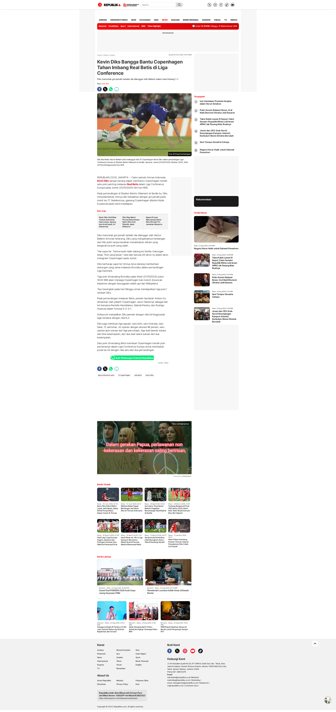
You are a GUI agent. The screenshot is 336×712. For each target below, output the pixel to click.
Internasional (133, 26)
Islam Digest (141, 654)
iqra (156, 20)
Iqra (118, 654)
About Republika (104, 680)
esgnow (206, 20)
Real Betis (133, 184)
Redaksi (119, 680)
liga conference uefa (106, 375)
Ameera (100, 650)
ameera (103, 20)
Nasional (102, 26)
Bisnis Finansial (191, 20)
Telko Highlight (154, 26)
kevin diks (149, 375)
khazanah (145, 20)
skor (133, 20)
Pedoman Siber (142, 680)
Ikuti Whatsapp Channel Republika (134, 358)
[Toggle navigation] (100, 5)
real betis (138, 375)
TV (225, 20)
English (139, 665)
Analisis (119, 657)
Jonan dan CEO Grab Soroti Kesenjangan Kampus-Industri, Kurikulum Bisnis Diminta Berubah (217, 133)
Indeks (233, 20)
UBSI (143, 26)
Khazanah (101, 654)
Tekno (119, 661)
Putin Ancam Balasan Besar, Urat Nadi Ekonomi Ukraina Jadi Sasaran (217, 111)
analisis (175, 20)
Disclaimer (101, 684)
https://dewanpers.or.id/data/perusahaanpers (118, 698)
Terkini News (200, 212)
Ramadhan (120, 668)
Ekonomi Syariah (119, 20)
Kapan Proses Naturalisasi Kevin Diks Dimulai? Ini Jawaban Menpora (154, 220)
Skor (137, 650)
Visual (119, 665)
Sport (123, 26)
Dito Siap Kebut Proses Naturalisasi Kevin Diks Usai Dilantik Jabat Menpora (130, 222)
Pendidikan (113, 26)
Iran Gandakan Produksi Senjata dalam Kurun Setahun (215, 102)
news (164, 20)
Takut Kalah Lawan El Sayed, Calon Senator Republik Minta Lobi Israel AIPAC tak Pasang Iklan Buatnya (217, 122)
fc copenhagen (124, 375)
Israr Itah (105, 84)
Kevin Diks (103, 180)
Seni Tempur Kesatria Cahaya (214, 142)
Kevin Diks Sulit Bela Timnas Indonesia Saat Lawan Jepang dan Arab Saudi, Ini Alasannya (107, 222)
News (106, 55)
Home (99, 55)
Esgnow (100, 665)
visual (217, 20)
